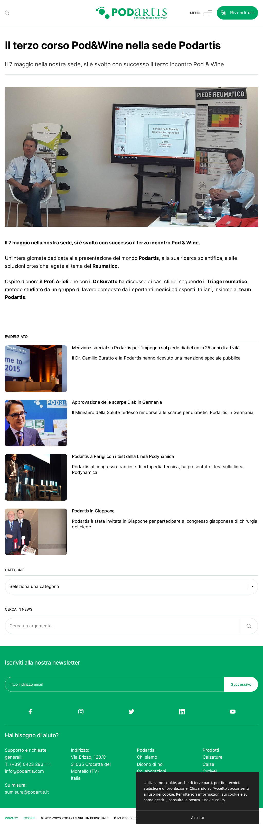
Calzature (212, 757)
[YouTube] (233, 711)
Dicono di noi (150, 764)
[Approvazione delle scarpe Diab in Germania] (131, 423)
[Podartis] (131, 12)
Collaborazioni (151, 771)
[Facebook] (30, 711)
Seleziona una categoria (34, 586)
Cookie (29, 818)
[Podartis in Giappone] (131, 532)
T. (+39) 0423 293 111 (28, 764)
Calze (208, 764)
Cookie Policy (213, 799)
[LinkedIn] (182, 711)
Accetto (197, 817)
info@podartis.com (24, 771)
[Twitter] (131, 711)
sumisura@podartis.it (27, 792)
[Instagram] (80, 711)
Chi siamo (147, 757)
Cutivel (210, 771)
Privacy (11, 818)
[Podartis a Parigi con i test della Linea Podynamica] (131, 477)
